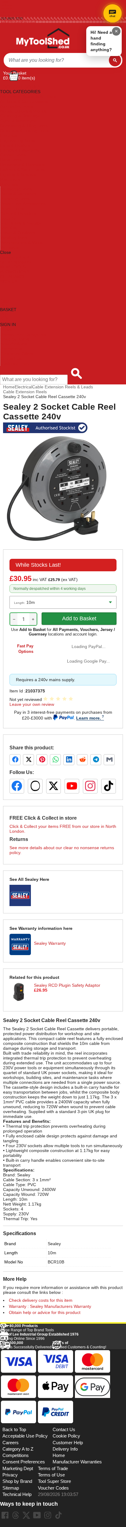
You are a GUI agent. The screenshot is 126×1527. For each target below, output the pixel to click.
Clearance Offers (16, 353)
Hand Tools (11, 159)
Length (11, 1252)
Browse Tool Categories (23, 334)
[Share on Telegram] (95, 759)
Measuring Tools (16, 189)
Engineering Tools (17, 140)
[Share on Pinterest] (41, 759)
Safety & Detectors (18, 213)
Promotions (11, 348)
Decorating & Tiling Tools (24, 125)
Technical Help (16, 1494)
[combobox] (56, 60)
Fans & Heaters (15, 145)
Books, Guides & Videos (23, 111)
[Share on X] (28, 759)
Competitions (15, 1455)
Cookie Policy (66, 1436)
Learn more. (88, 718)
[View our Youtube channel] (37, 1515)
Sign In (6, 15)
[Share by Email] (109, 759)
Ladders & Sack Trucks (22, 169)
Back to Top (14, 1429)
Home (5, 1)
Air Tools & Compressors (24, 101)
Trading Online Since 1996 (39, 1336)
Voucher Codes (53, 1488)
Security (8, 218)
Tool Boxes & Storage (21, 223)
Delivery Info (65, 1449)
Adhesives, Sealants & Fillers (28, 96)
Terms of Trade (53, 1468)
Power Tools (12, 208)
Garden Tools (13, 154)
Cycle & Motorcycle (18, 120)
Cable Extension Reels (25, 391)
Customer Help (14, 363)
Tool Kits (8, 228)
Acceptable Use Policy (25, 1436)
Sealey (54, 1243)
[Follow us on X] (53, 786)
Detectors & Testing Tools (24, 130)
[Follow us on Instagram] (90, 786)
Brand (10, 1243)
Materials (9, 184)
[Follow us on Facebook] (16, 786)
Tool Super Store (54, 1481)
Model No (13, 1261)
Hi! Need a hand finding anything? (101, 41)
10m (52, 1252)
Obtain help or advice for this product (44, 1312)
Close (5, 252)
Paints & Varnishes (18, 193)
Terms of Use (51, 1475)
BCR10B (56, 1261)
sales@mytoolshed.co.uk (18, 21)
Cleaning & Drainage (20, 116)
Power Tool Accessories (23, 203)
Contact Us (11, 358)
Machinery (10, 179)
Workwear (10, 247)
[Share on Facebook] (14, 759)
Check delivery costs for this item (40, 1300)
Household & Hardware (22, 164)
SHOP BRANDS (15, 262)
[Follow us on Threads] (35, 786)
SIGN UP (8, 281)
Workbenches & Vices (21, 242)
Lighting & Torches (18, 174)
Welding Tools (13, 237)
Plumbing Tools (15, 198)
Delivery (6, 5)
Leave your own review (31, 704)
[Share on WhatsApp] (55, 759)
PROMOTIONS (14, 271)
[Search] (115, 60)
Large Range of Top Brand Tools (27, 1328)
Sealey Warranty (50, 943)
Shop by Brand (14, 339)
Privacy (10, 1475)
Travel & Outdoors (17, 232)
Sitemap (10, 1488)
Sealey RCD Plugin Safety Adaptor (67, 985)
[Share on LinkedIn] (68, 759)
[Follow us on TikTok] (108, 786)
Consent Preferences (23, 1461)
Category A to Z (15, 257)
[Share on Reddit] (82, 759)
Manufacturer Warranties (77, 1461)
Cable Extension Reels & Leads (62, 386)
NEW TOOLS (13, 266)
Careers (10, 1442)
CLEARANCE (13, 276)
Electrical (8, 135)
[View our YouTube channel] (72, 786)
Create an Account (14, 11)
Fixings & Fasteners (19, 150)
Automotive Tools (16, 106)
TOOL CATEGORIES (20, 86)
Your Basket (14, 73)
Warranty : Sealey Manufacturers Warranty (50, 1306)
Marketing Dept (17, 1468)
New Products (13, 343)
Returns (6, 8)
